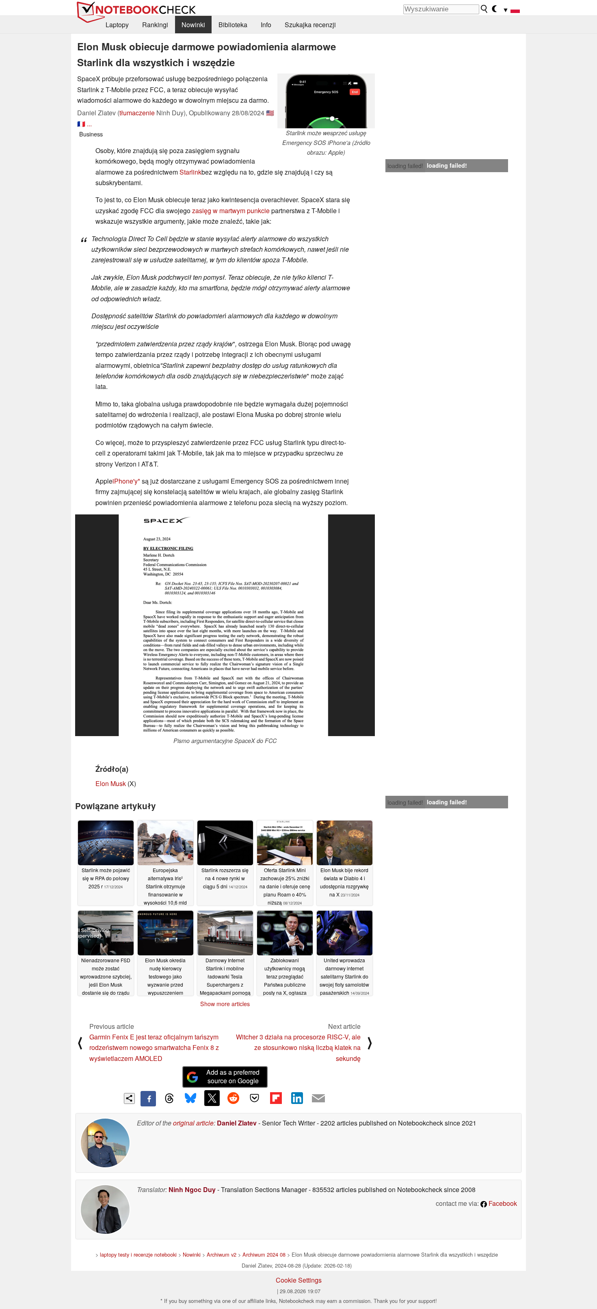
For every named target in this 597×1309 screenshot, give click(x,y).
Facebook (502, 1203)
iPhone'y (125, 481)
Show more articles (225, 1004)
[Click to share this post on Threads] (169, 1098)
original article (193, 1123)
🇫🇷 (81, 123)
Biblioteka (232, 24)
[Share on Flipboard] (275, 1098)
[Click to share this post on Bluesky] (190, 1098)
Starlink (190, 172)
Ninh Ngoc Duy (192, 1189)
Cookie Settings (299, 1280)
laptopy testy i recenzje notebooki (138, 1254)
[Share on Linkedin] (297, 1098)
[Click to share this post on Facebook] (148, 1098)
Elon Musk (110, 783)
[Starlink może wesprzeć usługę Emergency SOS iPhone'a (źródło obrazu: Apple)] (326, 100)
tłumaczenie (137, 112)
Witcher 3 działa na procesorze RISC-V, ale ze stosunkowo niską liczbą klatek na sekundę (298, 1047)
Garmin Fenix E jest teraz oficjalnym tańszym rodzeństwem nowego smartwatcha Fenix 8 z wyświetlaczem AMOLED (154, 1047)
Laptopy (117, 24)
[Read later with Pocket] (254, 1098)
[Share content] (129, 1098)
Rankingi (155, 24)
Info (266, 24)
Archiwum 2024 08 (264, 1254)
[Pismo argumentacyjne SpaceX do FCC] (225, 625)
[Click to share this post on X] (212, 1098)
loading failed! (405, 166)
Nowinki (193, 24)
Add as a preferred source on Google (233, 1076)
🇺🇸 (270, 112)
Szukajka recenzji (310, 24)
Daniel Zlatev (237, 1123)
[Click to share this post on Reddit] (233, 1098)
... (89, 123)
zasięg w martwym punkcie (231, 210)
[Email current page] (318, 1098)
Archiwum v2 (221, 1254)
